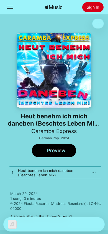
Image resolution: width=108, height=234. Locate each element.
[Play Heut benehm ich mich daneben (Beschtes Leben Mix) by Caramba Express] (12, 172)
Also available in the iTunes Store (39, 216)
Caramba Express (54, 131)
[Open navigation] (10, 7)
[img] (53, 7)
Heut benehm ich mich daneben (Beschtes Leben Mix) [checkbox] (45, 172)
